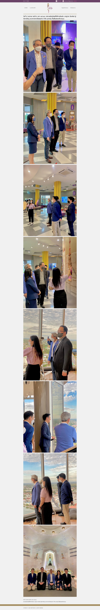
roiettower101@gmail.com (69, 1)
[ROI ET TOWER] (49, 12)
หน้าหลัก (26, 8)
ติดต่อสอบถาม (73, 8)
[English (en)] (74, 1)
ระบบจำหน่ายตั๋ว (33, 8)
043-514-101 (59, 1)
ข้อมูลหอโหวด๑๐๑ (65, 8)
